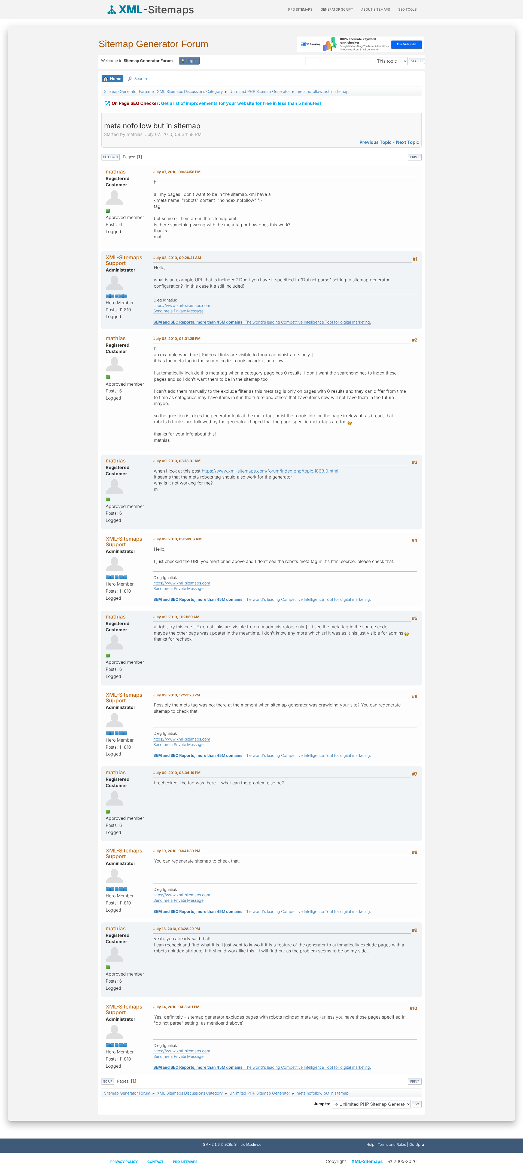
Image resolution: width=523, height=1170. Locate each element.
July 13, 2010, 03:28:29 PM (176, 929)
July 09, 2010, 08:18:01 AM (176, 461)
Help (370, 1144)
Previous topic (375, 142)
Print (414, 157)
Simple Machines (248, 1144)
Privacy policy (124, 1162)
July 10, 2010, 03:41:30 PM (176, 851)
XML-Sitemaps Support (124, 260)
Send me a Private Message (178, 311)
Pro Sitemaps (185, 1162)
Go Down (110, 157)
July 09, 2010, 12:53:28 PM (176, 695)
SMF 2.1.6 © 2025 (217, 1144)
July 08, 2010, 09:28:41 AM (177, 257)
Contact (155, 1162)
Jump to (321, 1103)
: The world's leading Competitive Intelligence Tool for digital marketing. (262, 322)
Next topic (407, 142)
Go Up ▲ (417, 1144)
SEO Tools (407, 9)
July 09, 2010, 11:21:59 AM (176, 617)
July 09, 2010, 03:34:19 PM (176, 772)
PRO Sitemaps (300, 9)
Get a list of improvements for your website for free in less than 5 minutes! (212, 103)
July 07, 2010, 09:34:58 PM (176, 172)
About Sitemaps (375, 9)
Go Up (107, 1081)
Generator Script (337, 9)
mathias (116, 171)
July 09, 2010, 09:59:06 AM (177, 539)
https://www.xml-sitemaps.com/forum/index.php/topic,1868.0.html (270, 471)
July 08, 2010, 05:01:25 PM (176, 338)
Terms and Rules (392, 1144)
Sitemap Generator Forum (153, 43)
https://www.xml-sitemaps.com (181, 305)
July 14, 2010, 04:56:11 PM (176, 1007)
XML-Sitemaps (367, 1161)
